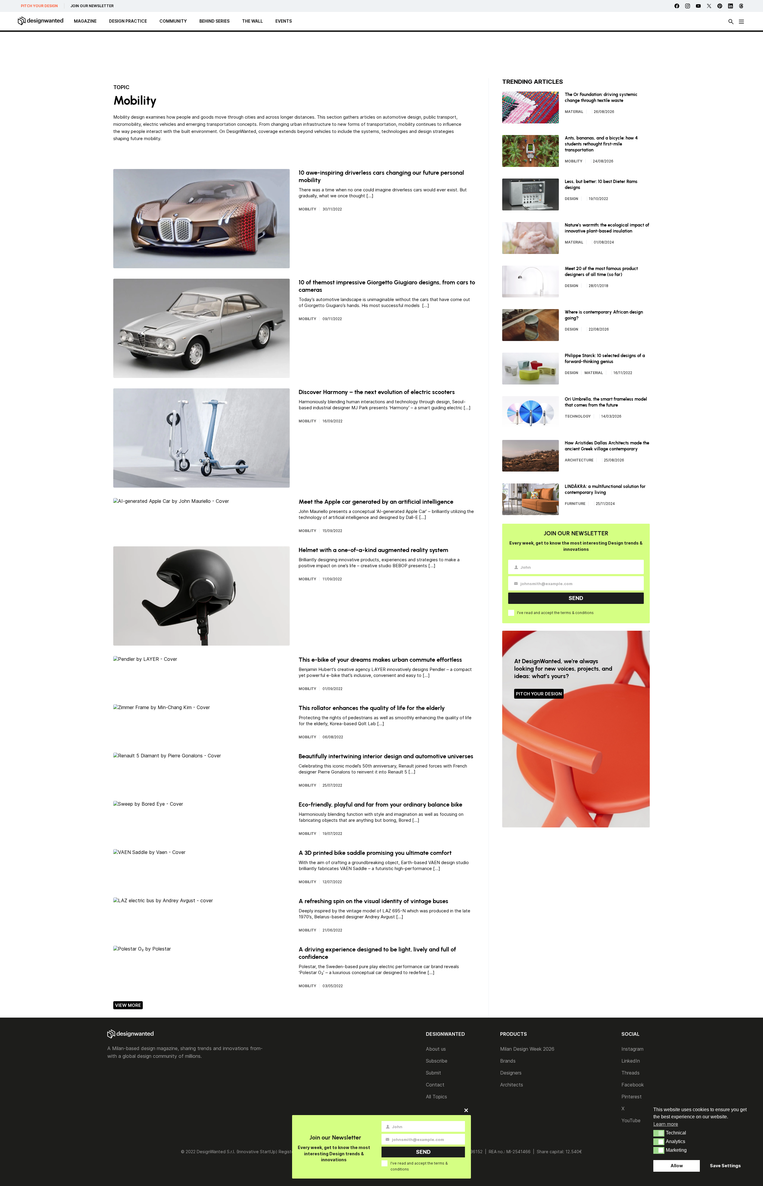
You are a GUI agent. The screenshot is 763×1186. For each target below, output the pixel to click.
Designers (511, 1073)
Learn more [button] (665, 1124)
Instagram (632, 1049)
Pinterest (631, 1097)
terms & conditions (577, 612)
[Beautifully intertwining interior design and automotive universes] (167, 756)
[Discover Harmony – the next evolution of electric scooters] (201, 485)
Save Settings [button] (725, 1165)
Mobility (307, 209)
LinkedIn (630, 1061)
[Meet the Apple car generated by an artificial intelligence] (171, 501)
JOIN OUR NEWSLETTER (92, 6)
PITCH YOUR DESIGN (39, 6)
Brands (508, 1061)
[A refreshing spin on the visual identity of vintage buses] (163, 900)
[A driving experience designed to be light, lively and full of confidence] (142, 949)
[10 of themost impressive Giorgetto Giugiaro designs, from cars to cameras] (201, 375)
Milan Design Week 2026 (527, 1049)
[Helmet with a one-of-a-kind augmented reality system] (201, 643)
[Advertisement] (381, 55)
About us (436, 1049)
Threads (630, 1073)
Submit (433, 1073)
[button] (658, 1133)
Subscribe (436, 1061)
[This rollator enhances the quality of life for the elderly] (161, 707)
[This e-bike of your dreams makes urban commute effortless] (145, 659)
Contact (435, 1085)
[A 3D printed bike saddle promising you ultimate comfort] (149, 852)
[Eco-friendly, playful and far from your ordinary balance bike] (148, 804)
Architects (511, 1085)
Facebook (632, 1085)
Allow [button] (677, 1165)
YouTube (631, 1120)
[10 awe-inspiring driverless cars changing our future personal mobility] (201, 265)
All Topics (436, 1097)
